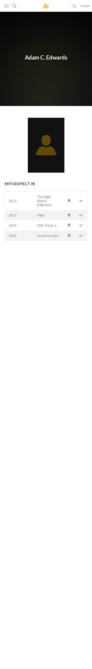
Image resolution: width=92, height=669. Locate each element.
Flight (41, 215)
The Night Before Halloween (44, 201)
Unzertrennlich (48, 236)
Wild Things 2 (46, 225)
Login (85, 6)
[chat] (74, 6)
